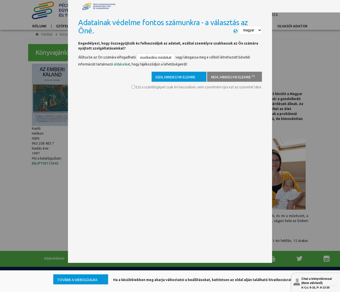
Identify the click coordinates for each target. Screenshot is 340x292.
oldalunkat (122, 64)
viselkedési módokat (155, 57)
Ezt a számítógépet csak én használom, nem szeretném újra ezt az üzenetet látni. (198, 87)
